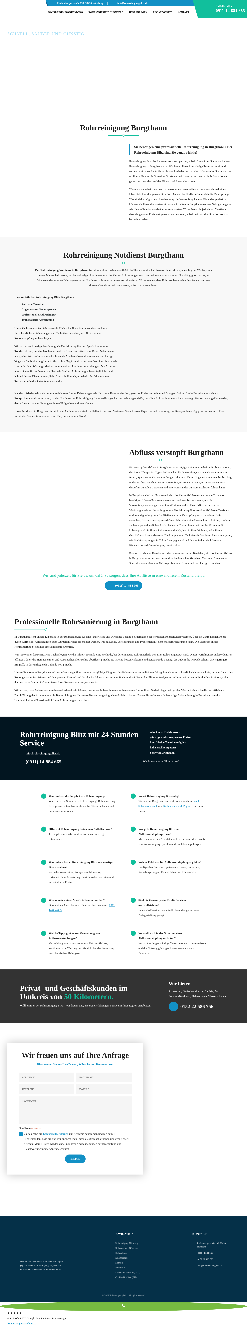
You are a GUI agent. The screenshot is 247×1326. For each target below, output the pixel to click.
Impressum (120, 1267)
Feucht (196, 801)
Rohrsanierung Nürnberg (105, 12)
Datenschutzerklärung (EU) (127, 1272)
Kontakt (183, 12)
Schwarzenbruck (148, 806)
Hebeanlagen (138, 12)
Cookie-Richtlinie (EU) (126, 1277)
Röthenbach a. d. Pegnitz (177, 806)
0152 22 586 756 (196, 1006)
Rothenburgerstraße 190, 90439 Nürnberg (80, 3)
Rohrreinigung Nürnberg (65, 12)
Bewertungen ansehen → (21, 1323)
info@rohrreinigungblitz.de (132, 3)
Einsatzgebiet (162, 12)
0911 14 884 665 (205, 1253)
